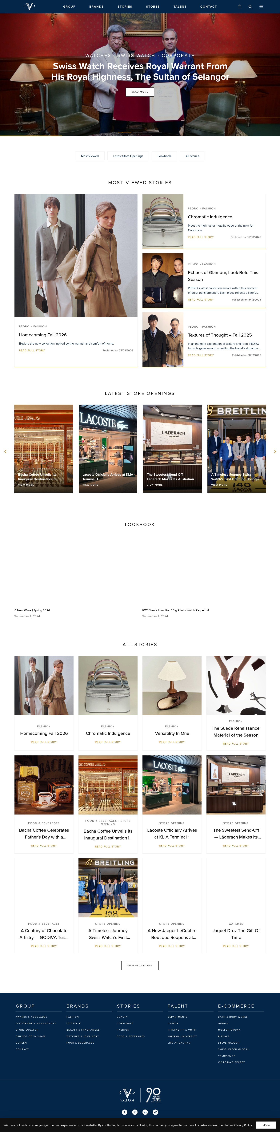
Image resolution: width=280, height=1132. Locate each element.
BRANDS (96, 6)
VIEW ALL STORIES (140, 965)
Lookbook (164, 156)
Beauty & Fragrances (83, 1029)
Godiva (223, 1023)
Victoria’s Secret (231, 1062)
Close (266, 1124)
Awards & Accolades (31, 1016)
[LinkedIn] (145, 1112)
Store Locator (27, 1029)
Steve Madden (229, 1042)
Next (274, 451)
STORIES (125, 6)
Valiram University (182, 1036)
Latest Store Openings (128, 156)
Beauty (122, 1016)
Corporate (125, 1023)
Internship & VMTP (182, 1029)
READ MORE (139, 92)
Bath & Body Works (233, 1016)
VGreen (21, 1042)
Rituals (224, 1036)
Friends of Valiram (30, 1036)
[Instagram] (135, 1112)
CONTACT (208, 6)
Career (173, 1023)
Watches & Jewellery (82, 1036)
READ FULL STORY (32, 350)
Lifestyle (73, 1023)
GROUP (69, 6)
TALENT (180, 6)
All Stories (192, 156)
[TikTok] (155, 1112)
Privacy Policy (243, 1125)
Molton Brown (229, 1029)
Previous (5, 451)
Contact (22, 1049)
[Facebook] (124, 1112)
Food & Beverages (80, 1042)
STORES (153, 6)
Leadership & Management (36, 1023)
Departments (178, 1016)
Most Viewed (90, 156)
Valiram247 (226, 1055)
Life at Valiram (179, 1042)
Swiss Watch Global (233, 1049)
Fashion (72, 1016)
